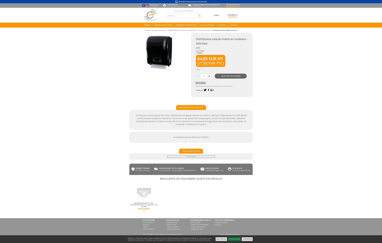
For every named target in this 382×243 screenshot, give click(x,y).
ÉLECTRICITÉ (222, 25)
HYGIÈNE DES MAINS (173, 30)
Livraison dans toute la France (171, 168)
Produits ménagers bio (173, 229)
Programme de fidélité (220, 222)
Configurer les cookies (197, 229)
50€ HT (177, 170)
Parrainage (217, 225)
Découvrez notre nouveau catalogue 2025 (193, 1)
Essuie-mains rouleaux (204, 30)
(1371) (238, 6)
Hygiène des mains (172, 222)
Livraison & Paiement (149, 229)
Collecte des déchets (172, 227)
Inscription (146, 225)
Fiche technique (191, 156)
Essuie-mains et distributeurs (188, 30)
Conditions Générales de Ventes (200, 225)
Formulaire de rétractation (198, 227)
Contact (145, 227)
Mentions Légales (195, 222)
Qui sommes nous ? (148, 222)
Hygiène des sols (171, 225)
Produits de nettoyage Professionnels (155, 30)
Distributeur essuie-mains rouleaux (224, 30)
